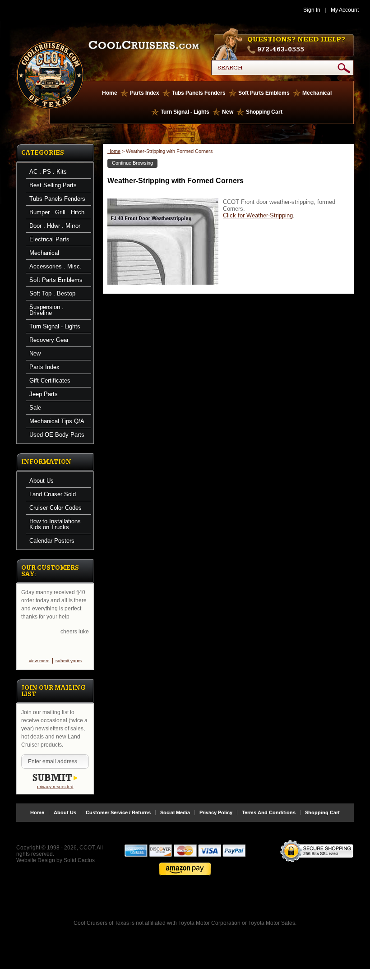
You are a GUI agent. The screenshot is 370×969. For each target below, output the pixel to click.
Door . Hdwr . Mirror (54, 225)
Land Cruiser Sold (52, 494)
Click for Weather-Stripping (258, 215)
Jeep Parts (43, 394)
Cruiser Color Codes (55, 507)
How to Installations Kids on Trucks (55, 524)
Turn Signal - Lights (185, 112)
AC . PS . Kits (48, 171)
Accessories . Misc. (55, 266)
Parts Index (144, 93)
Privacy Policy (215, 812)
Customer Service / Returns (118, 812)
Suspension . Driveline (46, 310)
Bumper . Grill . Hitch (56, 212)
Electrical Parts (49, 239)
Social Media (175, 812)
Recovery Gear (49, 340)
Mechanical (317, 93)
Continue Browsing (132, 163)
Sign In (311, 10)
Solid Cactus (79, 860)
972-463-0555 (280, 49)
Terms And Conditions (269, 812)
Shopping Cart (264, 112)
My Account (345, 10)
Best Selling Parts (53, 185)
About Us (41, 480)
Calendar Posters (51, 540)
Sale (35, 407)
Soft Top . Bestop (52, 293)
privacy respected (55, 786)
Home (109, 93)
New (227, 112)
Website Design (35, 860)
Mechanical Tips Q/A (56, 421)
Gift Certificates (49, 380)
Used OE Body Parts (56, 434)
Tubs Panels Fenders (199, 93)
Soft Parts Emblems (264, 93)
